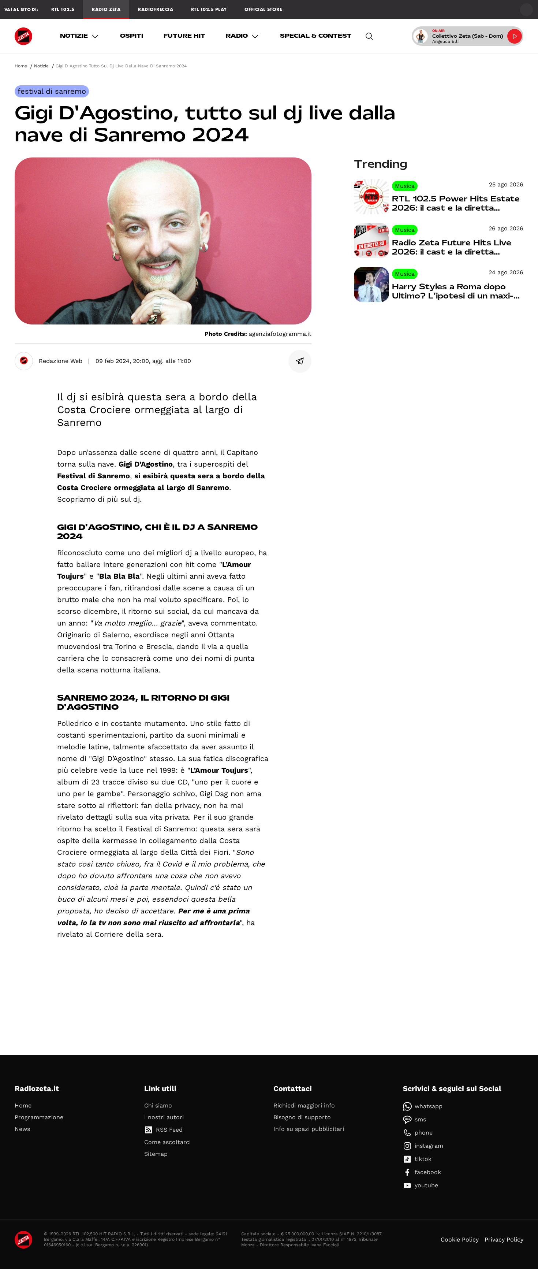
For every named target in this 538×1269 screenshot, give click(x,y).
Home (21, 65)
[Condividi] (300, 361)
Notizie (74, 36)
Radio (237, 36)
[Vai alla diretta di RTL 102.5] (514, 36)
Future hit (184, 36)
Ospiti (131, 36)
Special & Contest (316, 36)
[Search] (369, 36)
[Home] (23, 36)
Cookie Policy (460, 1239)
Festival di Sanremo (52, 91)
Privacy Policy (504, 1239)
